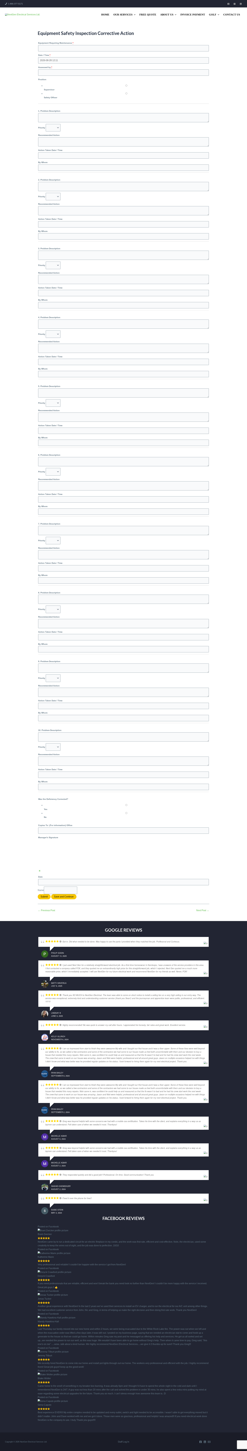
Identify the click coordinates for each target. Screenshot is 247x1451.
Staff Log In (123, 1442)
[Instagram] (234, 4)
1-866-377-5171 (15, 4)
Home (105, 14)
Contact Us (231, 14)
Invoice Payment (192, 14)
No (45, 817)
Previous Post (46, 910)
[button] (134, 14)
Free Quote (147, 14)
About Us (166, 14)
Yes (45, 809)
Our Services (123, 14)
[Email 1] (209, 1442)
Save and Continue (64, 896)
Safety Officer (50, 97)
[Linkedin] (240, 4)
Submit (44, 896)
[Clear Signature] (39, 871)
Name (41, 890)
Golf (212, 14)
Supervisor (49, 89)
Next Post (202, 910)
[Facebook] (228, 4)
